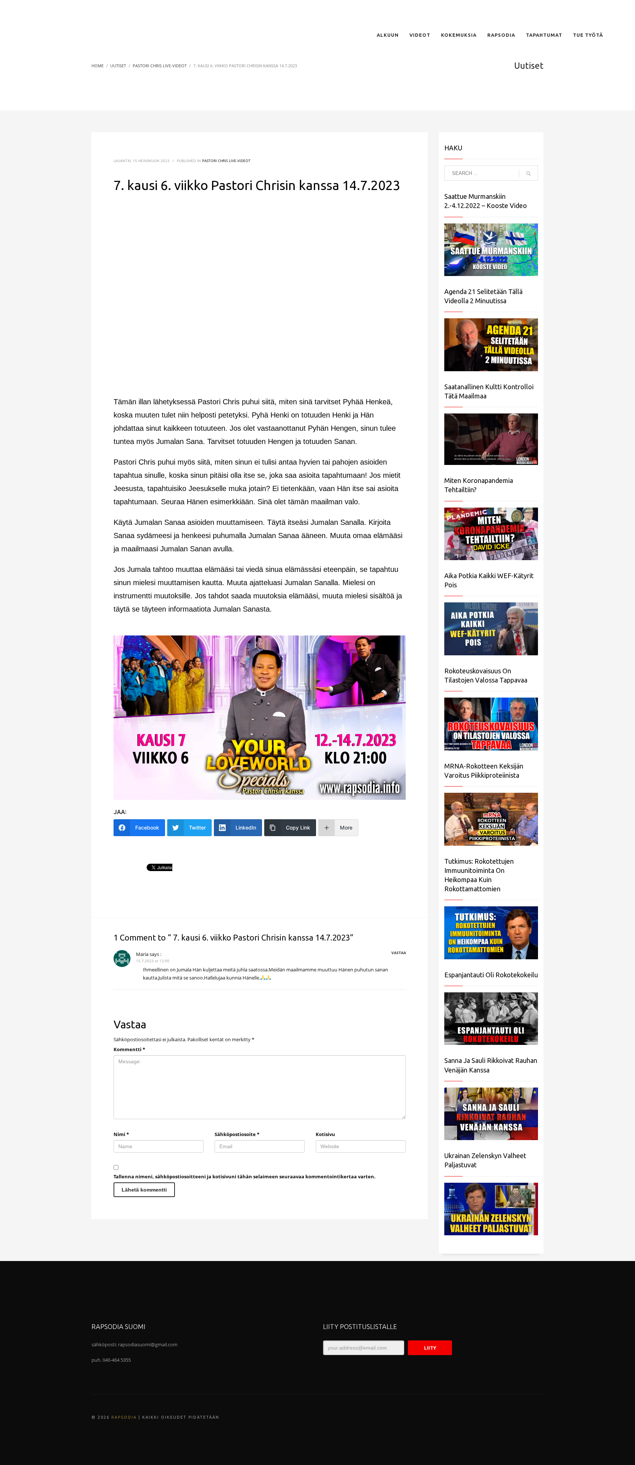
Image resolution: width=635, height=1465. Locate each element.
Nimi (121, 1134)
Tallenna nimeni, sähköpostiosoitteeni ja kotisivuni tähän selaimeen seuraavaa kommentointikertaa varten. (245, 1176)
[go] (528, 173)
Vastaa (398, 952)
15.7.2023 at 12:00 (152, 960)
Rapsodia (124, 1417)
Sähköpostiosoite (237, 1134)
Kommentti (129, 1049)
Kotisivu (325, 1134)
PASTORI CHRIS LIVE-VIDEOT (226, 160)
